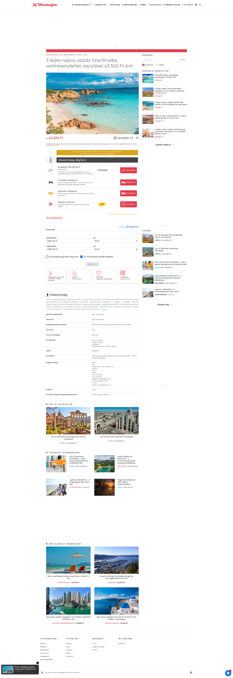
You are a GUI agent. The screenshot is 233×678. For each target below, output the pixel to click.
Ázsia (68, 647)
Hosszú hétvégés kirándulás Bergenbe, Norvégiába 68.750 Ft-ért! (116, 577)
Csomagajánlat (83, 4)
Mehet (182, 60)
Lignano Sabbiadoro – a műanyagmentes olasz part (79, 482)
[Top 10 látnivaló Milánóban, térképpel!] (116, 434)
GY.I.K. (94, 643)
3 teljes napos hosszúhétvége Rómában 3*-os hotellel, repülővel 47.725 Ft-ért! (169, 91)
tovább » (104, 309)
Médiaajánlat (44, 656)
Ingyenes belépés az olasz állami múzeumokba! (126, 482)
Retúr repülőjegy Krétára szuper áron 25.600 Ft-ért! (68, 577)
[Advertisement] (116, 29)
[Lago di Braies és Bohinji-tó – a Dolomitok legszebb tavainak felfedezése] (104, 472)
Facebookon (55, 145)
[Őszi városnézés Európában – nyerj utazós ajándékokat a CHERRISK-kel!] (56, 472)
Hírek (143, 5)
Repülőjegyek (130, 5)
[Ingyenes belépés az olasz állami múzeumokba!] (104, 495)
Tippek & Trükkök (98, 647)
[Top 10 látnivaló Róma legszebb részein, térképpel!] (68, 434)
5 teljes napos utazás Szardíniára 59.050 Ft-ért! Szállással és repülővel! (170, 103)
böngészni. (111, 153)
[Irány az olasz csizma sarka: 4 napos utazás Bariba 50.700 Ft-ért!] (148, 123)
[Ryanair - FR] (102, 172)
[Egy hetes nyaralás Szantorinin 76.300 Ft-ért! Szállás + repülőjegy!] (116, 614)
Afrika (68, 653)
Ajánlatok (101, 5)
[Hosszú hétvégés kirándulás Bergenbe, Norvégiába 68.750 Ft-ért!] (116, 573)
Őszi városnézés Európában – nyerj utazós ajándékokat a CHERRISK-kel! (78, 459)
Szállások (115, 5)
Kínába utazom (173, 5)
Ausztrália (69, 656)
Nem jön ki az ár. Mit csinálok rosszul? (122, 214)
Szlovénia (122, 466)
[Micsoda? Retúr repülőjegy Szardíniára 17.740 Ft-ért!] (148, 82)
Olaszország (75, 487)
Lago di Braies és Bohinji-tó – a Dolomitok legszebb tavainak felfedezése (126, 459)
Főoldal (42, 643)
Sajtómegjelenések (46, 659)
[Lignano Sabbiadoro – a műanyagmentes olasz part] (56, 495)
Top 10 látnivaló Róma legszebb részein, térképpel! (68, 438)
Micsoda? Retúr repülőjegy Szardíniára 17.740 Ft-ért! (166, 76)
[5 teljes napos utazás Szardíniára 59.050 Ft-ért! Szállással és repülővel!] (148, 110)
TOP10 (62, 443)
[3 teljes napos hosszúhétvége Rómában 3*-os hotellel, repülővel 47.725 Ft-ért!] (148, 96)
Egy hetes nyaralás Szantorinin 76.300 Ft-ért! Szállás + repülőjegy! (116, 618)
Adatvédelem (44, 650)
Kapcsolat (121, 643)
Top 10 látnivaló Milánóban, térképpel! (116, 437)
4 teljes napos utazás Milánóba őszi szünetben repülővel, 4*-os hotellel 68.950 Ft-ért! (170, 131)
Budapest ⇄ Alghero (69, 167)
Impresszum (44, 653)
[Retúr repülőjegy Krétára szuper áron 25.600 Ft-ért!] (68, 573)
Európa (68, 643)
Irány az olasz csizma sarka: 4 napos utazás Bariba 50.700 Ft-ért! (170, 117)
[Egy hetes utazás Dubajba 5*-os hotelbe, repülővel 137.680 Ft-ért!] (68, 614)
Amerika (69, 650)
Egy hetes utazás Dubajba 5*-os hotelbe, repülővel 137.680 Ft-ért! (68, 618)
